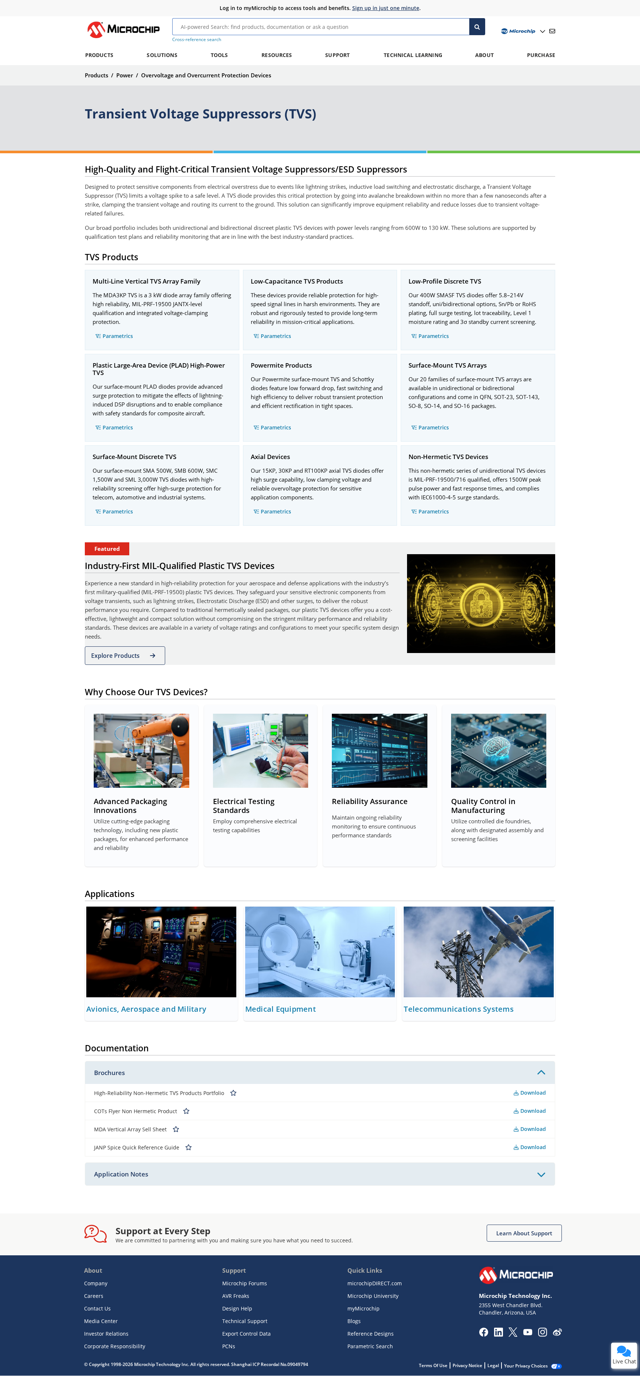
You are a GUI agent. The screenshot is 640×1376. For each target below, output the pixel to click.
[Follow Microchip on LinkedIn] (498, 1334)
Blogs (354, 1321)
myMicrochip (363, 1308)
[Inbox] (552, 31)
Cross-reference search (196, 39)
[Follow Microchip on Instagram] (542, 1334)
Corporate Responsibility (114, 1346)
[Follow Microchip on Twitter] (513, 1334)
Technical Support (244, 1321)
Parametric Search (370, 1346)
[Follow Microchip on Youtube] (527, 1333)
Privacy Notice (467, 1365)
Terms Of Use (433, 1365)
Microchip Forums (244, 1283)
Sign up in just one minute (385, 7)
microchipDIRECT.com (374, 1283)
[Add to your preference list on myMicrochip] (233, 1093)
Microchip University (373, 1295)
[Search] (477, 26)
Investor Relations (106, 1333)
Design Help (237, 1308)
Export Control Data (246, 1333)
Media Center (101, 1321)
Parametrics (118, 335)
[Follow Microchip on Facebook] (483, 1334)
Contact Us (97, 1308)
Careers (93, 1295)
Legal (493, 1365)
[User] (522, 31)
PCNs (228, 1346)
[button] (125, 655)
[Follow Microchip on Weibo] (557, 1334)
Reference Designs (370, 1333)
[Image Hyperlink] (123, 38)
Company (95, 1283)
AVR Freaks (235, 1295)
